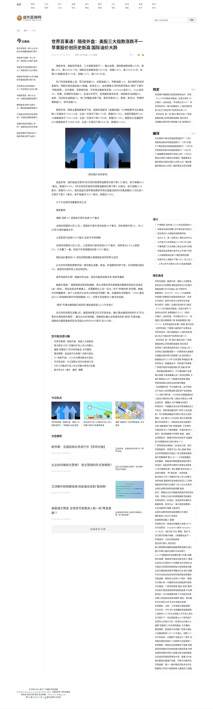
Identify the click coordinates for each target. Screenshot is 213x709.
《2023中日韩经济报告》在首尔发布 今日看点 (176, 98)
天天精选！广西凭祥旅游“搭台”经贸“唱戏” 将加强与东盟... (181, 586)
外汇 (113, 4)
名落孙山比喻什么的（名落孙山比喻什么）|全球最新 (178, 621)
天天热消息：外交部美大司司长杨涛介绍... (74, 361)
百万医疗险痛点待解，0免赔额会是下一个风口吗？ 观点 (180, 535)
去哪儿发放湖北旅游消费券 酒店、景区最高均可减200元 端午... (183, 598)
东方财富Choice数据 (88, 55)
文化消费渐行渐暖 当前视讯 (167, 508)
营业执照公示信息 (54, 697)
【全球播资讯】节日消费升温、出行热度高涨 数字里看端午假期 (183, 387)
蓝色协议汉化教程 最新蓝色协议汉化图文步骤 (175, 285)
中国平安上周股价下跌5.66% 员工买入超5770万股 (180, 259)
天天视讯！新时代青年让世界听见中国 (172, 300)
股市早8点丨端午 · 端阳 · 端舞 (68, 369)
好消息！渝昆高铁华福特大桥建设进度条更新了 (176, 465)
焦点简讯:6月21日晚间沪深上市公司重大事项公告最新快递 (181, 476)
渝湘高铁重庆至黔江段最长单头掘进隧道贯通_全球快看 (179, 652)
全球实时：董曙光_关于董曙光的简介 (171, 402)
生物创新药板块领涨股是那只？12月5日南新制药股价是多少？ (183, 150)
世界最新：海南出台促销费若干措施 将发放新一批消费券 (180, 645)
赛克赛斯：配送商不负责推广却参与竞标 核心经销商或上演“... (183, 629)
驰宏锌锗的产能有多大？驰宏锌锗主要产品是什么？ (27, 136)
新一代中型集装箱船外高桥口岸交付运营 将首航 (176, 414)
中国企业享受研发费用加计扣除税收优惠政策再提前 (178, 566)
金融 (73, 4)
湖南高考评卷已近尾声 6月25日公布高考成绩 (175, 484)
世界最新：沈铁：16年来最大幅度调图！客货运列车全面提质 (182, 606)
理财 (100, 8)
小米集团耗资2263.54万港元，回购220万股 (175, 633)
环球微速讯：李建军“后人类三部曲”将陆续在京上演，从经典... (183, 449)
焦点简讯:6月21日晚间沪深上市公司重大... (74, 345)
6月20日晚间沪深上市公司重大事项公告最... (75, 365)
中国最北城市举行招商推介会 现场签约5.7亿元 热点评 (179, 122)
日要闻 (23, 41)
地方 (154, 8)
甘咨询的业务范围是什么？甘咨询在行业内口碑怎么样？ (27, 89)
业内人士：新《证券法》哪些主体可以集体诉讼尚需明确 (182, 237)
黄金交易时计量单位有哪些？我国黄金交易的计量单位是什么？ (183, 158)
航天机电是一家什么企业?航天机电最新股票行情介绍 (27, 51)
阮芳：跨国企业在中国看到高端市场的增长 (174, 492)
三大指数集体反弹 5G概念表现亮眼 (173, 255)
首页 (19, 5)
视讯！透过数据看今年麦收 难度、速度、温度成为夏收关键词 (182, 433)
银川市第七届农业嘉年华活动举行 (170, 551)
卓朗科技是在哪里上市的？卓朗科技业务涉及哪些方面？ (27, 126)
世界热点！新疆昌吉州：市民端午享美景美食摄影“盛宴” (180, 363)
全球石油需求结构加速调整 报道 (169, 488)
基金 (140, 4)
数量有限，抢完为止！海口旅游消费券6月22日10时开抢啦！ (182, 504)
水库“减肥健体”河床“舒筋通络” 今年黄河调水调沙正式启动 (181, 426)
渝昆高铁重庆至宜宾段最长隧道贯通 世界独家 (175, 649)
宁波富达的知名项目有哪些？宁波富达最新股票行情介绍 (27, 117)
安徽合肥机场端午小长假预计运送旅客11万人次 (176, 641)
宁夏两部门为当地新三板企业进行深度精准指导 (178, 246)
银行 (87, 4)
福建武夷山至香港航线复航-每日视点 (171, 118)
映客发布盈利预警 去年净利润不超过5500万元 (179, 229)
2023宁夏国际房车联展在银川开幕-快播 (173, 555)
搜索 (192, 20)
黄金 (87, 8)
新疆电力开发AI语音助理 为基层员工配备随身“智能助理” (180, 668)
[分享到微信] (143, 55)
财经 (33, 8)
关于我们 (32, 689)
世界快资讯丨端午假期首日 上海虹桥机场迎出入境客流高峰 (181, 106)
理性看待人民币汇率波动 (166, 516)
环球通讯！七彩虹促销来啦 (167, 539)
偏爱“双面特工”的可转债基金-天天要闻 (72, 349)
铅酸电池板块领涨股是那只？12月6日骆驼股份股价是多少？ (182, 142)
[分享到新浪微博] (139, 55)
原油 (127, 4)
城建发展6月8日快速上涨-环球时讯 (171, 289)
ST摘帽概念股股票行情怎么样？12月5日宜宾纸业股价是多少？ (183, 154)
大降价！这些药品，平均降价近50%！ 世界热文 (176, 102)
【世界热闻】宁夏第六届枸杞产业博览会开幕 (175, 328)
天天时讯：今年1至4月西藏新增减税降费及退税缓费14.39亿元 (183, 609)
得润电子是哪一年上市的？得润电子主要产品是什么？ (27, 60)
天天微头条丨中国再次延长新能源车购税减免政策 (177, 582)
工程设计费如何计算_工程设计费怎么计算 (173, 398)
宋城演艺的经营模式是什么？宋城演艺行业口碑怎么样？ (27, 70)
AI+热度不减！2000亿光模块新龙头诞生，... (75, 357)
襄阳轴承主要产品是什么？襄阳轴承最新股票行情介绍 (27, 108)
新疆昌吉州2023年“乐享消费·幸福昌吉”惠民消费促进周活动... (183, 359)
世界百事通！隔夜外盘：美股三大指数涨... (74, 341)
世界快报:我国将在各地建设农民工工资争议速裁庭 (177, 480)
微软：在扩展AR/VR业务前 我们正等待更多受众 (176, 418)
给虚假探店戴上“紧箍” (165, 519)
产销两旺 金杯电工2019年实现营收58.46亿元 (178, 225)
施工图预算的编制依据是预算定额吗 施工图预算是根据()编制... (183, 547)
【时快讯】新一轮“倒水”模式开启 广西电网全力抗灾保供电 (181, 114)
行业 (46, 4)
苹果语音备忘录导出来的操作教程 (170, 383)
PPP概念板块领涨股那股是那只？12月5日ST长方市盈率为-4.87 (184, 146)
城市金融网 (65, 692)
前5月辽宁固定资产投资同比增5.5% (171, 110)
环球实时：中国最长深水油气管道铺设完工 (174, 406)
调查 (127, 8)
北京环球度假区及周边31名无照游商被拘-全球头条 (178, 453)
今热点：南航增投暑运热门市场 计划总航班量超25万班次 (181, 410)
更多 (193, 89)
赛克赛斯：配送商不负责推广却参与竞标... (74, 353)
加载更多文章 (98, 529)
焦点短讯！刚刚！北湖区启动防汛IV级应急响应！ (177, 304)
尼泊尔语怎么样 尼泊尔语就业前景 (170, 602)
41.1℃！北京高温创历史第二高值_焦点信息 (174, 324)
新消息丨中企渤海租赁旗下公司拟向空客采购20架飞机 (179, 594)
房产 (60, 4)
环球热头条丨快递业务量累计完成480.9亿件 (175, 523)
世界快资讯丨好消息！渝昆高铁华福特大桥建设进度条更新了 (182, 500)
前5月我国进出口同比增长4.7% (169, 441)
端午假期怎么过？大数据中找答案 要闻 (172, 379)
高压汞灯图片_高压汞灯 (165, 543)
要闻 (33, 4)
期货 (100, 4)
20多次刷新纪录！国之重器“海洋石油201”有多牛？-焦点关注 (182, 469)
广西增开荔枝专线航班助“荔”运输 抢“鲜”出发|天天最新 (179, 367)
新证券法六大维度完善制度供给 (172, 233)
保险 (113, 8)
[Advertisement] (183, 61)
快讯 (73, 8)
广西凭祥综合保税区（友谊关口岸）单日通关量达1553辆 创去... (183, 445)
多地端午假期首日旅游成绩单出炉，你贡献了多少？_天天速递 (183, 94)
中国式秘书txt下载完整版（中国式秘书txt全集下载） (178, 430)
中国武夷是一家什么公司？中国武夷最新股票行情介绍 (27, 98)
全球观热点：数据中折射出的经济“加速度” (174, 437)
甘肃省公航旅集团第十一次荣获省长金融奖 (174, 351)
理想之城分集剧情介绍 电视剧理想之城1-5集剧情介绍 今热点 (182, 320)
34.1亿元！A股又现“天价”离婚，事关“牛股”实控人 (177, 531)
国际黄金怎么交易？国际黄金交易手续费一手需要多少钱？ (181, 165)
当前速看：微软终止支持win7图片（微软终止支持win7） (180, 578)
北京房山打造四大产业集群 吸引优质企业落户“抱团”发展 (180, 563)
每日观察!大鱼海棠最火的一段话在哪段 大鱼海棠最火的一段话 (183, 375)
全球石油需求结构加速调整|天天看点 (171, 512)
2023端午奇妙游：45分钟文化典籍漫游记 (174, 394)
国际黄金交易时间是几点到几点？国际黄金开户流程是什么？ (182, 162)
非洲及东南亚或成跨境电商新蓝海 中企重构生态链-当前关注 (182, 590)
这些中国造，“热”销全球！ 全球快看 (171, 473)
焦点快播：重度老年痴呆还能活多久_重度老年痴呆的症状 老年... (184, 559)
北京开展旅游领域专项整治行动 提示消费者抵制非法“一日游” (182, 570)
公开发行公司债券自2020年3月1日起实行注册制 (179, 242)
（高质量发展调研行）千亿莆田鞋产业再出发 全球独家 (179, 371)
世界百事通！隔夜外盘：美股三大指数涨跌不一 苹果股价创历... (183, 281)
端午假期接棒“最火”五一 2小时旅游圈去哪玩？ (176, 457)
